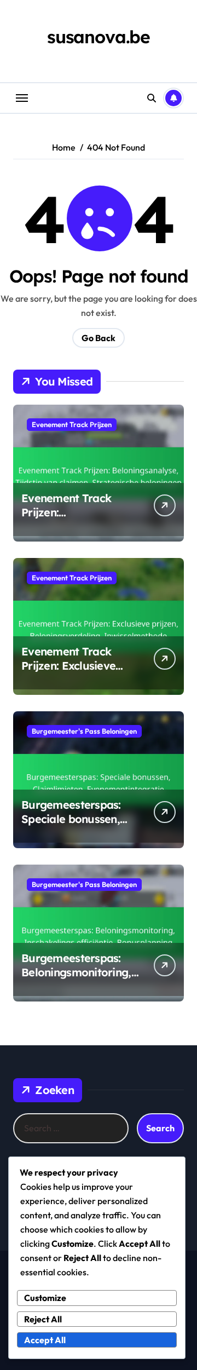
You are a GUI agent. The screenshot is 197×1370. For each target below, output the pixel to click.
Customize (45, 1297)
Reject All (43, 1319)
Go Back (98, 337)
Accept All (45, 1339)
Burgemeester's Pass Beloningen (84, 731)
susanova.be (98, 37)
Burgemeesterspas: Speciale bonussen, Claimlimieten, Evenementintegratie (75, 826)
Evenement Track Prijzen (72, 424)
